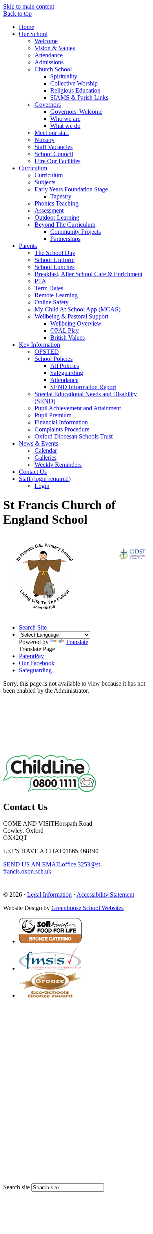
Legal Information (49, 894)
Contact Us (33, 471)
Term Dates (49, 288)
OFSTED (47, 351)
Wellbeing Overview (76, 323)
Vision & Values (55, 48)
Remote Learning (56, 295)
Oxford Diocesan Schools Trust (74, 436)
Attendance (49, 55)
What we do (65, 125)
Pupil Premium (53, 415)
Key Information (39, 344)
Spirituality (63, 76)
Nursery (45, 140)
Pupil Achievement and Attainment (78, 408)
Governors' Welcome (76, 111)
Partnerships (65, 238)
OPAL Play (64, 330)
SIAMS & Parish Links (79, 97)
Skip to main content (28, 6)
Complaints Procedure (62, 429)
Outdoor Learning (57, 217)
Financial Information (61, 422)
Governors (48, 104)
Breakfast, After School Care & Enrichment (88, 274)
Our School (33, 34)
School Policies (54, 358)
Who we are (65, 118)
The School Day (55, 252)
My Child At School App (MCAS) (77, 309)
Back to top (17, 13)
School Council (54, 154)
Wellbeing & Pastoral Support (71, 316)
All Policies (64, 365)
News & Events (38, 443)
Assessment (49, 210)
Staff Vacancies (54, 147)
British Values (67, 337)
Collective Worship (74, 83)
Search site (16, 1187)
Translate (77, 642)
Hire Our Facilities (57, 161)
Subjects (45, 182)
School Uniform (55, 260)
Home (26, 27)
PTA (40, 281)
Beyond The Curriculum (65, 224)
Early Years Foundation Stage (71, 189)
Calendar (46, 450)
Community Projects (75, 231)
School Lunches (55, 267)
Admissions (49, 62)
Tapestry (60, 196)
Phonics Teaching (56, 203)
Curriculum (33, 168)
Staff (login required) (45, 478)
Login (42, 485)
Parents (28, 245)
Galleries (45, 457)
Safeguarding (66, 372)
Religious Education (75, 90)
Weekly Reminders (58, 464)
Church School (53, 69)
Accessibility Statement (105, 894)
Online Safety (52, 302)
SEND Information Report (83, 387)
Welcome (46, 41)
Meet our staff (52, 132)
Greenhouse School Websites (87, 908)
